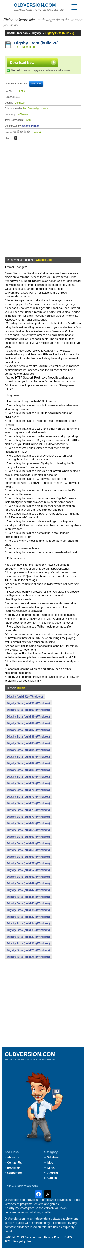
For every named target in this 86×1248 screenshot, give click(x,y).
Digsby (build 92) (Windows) (25, 696)
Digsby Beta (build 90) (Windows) (28, 710)
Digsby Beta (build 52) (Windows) (28, 870)
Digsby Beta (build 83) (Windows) (28, 756)
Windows (53, 1157)
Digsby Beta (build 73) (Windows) (28, 810)
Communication (17, 33)
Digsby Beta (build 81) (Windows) (28, 770)
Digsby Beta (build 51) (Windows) (28, 876)
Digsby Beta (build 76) (36, 43)
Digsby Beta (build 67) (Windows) (28, 823)
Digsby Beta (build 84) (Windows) (28, 750)
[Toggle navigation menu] (74, 7)
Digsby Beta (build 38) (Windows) (28, 910)
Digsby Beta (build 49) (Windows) (28, 883)
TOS (7, 1241)
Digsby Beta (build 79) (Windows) (28, 783)
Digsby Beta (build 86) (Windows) (28, 736)
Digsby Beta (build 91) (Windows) (28, 703)
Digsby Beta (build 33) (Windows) (28, 930)
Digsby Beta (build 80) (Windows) (28, 776)
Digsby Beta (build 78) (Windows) (28, 790)
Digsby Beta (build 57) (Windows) (28, 863)
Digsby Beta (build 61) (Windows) (28, 850)
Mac (50, 1162)
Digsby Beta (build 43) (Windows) (28, 903)
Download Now (22, 62)
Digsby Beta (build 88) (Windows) (28, 723)
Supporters (14, 1172)
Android (52, 1172)
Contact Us (14, 1162)
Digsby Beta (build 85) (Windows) (28, 743)
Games (52, 1177)
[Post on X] (15, 138)
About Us (13, 1157)
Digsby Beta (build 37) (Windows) (28, 916)
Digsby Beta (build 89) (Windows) (28, 716)
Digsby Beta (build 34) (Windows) (28, 923)
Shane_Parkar (30, 125)
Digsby (36, 33)
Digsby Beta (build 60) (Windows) (28, 856)
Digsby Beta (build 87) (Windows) (28, 730)
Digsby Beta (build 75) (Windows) (28, 803)
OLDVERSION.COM (35, 5)
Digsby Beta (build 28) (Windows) (28, 956)
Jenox (30, 1241)
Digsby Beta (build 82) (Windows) (28, 763)
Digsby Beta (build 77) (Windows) (28, 796)
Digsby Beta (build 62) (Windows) (28, 843)
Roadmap (13, 1167)
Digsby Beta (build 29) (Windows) (28, 950)
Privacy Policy (53, 1237)
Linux (51, 1167)
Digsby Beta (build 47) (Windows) (28, 890)
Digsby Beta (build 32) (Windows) (28, 936)
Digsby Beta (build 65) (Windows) (28, 830)
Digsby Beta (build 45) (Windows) (28, 896)
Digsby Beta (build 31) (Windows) (28, 943)
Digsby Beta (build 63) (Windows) (28, 836)
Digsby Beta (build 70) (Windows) (28, 816)
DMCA (68, 1237)
